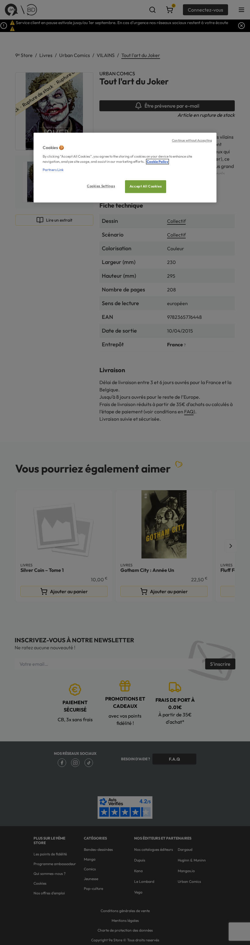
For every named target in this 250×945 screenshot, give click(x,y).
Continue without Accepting (192, 140)
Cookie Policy (157, 161)
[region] (125, 167)
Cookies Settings (101, 186)
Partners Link (53, 170)
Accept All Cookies (146, 186)
